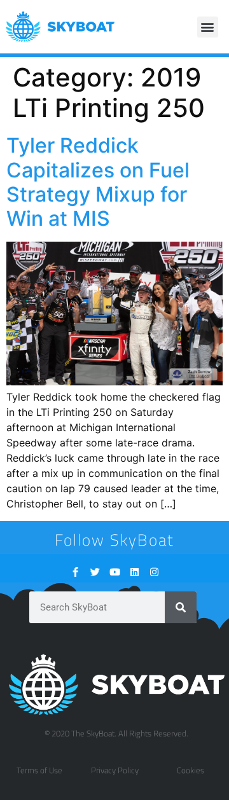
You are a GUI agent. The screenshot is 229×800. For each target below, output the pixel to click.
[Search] (181, 607)
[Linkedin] (134, 572)
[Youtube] (115, 572)
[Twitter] (95, 572)
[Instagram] (154, 572)
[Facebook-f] (75, 572)
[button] (207, 27)
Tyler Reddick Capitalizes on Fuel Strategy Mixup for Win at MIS (98, 182)
